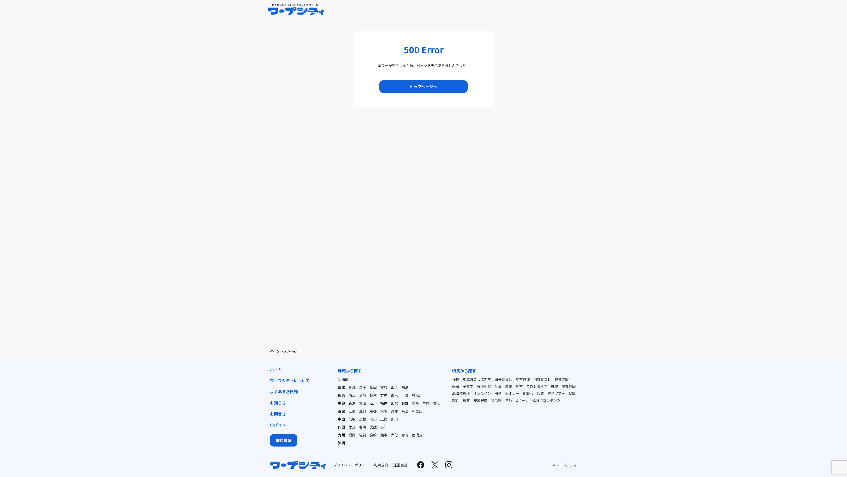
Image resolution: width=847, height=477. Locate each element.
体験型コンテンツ (546, 400)
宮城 (383, 387)
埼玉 (352, 395)
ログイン (278, 425)
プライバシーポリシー (351, 465)
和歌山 (417, 411)
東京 (394, 395)
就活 (455, 400)
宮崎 (405, 434)
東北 (341, 387)
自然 (508, 400)
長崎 (373, 434)
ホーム (276, 370)
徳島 (352, 427)
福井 (383, 403)
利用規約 (381, 465)
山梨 (394, 403)
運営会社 (400, 465)
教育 (466, 400)
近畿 (341, 411)
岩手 (362, 387)
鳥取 (352, 419)
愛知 (436, 403)
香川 (362, 427)
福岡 (352, 434)
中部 (341, 403)
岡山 (373, 419)
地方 (519, 386)
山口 (394, 419)
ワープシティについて (290, 381)
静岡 (426, 403)
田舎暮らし (503, 379)
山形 (394, 387)
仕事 (498, 386)
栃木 (373, 395)
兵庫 (394, 411)
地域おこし (542, 379)
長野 (405, 403)
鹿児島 (417, 434)
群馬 (383, 395)
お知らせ (278, 403)
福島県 (496, 400)
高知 (383, 427)
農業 (508, 386)
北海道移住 (461, 393)
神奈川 (417, 395)
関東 (341, 395)
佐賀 (362, 434)
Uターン (522, 400)
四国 (341, 427)
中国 (341, 419)
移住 (455, 379)
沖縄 (341, 442)
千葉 (405, 395)
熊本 (383, 434)
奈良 (405, 411)
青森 (352, 387)
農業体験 (569, 386)
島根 (362, 419)
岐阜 (415, 403)
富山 (362, 403)
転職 (455, 386)
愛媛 (373, 427)
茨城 (362, 395)
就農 (554, 386)
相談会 (528, 393)
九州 (341, 434)
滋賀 (362, 411)
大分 (394, 434)
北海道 (343, 379)
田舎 (498, 393)
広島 (383, 419)
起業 (540, 393)
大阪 (383, 411)
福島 (405, 387)
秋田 (373, 387)
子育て (468, 386)
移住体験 (562, 379)
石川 (373, 403)
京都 (373, 411)
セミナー (512, 393)
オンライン (482, 393)
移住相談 (484, 386)
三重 (352, 411)
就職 (571, 393)
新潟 (352, 403)
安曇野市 (480, 400)
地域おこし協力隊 (477, 379)
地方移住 (523, 379)
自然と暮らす (536, 386)
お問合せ (278, 414)
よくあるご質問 (284, 392)
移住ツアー (556, 393)
